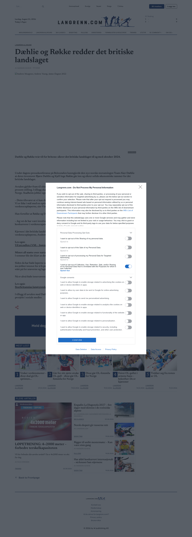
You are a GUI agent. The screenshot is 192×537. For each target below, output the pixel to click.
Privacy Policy (111, 349)
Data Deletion (81, 349)
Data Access (96, 349)
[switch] (128, 238)
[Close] (141, 187)
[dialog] (96, 268)
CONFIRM (77, 340)
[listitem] (96, 232)
